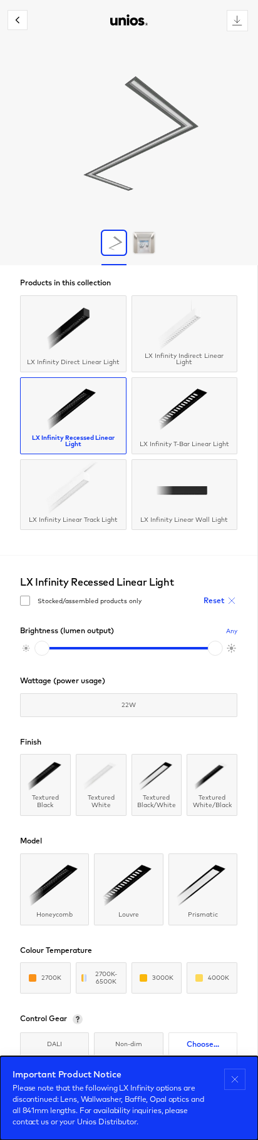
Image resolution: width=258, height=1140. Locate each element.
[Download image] (237, 20)
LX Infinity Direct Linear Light (73, 362)
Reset (214, 600)
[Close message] (234, 1079)
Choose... (203, 1044)
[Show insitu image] (144, 243)
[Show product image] (114, 243)
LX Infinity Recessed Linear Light (73, 441)
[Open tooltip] (77, 1019)
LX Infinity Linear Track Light (73, 520)
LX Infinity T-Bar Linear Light (184, 444)
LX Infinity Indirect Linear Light (184, 359)
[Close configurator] (18, 20)
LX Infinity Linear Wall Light (184, 520)
